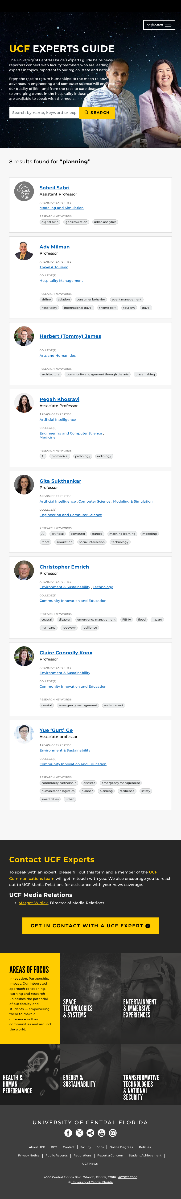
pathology (82, 456)
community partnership (58, 783)
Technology (103, 587)
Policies (145, 1147)
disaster (64, 619)
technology (119, 542)
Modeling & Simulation (133, 501)
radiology (104, 456)
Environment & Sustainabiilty (65, 673)
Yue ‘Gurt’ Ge (56, 730)
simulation (64, 542)
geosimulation (76, 222)
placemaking (145, 374)
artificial (58, 533)
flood (142, 619)
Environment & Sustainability (65, 587)
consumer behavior (91, 299)
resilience (89, 627)
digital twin (49, 222)
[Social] (90, 1133)
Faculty (85, 1147)
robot (45, 542)
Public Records (56, 1155)
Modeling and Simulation (62, 208)
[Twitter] (79, 1133)
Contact (68, 1147)
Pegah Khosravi (59, 399)
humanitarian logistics (57, 791)
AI (43, 456)
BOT (54, 1147)
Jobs (100, 1147)
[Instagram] (113, 1133)
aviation (64, 299)
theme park (107, 307)
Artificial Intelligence (58, 419)
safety (145, 791)
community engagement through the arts (98, 374)
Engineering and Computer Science (71, 433)
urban (70, 799)
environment (113, 705)
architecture (50, 374)
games (97, 533)
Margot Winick (33, 903)
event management (126, 299)
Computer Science (94, 501)
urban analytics (105, 222)
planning (106, 791)
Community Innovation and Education (73, 601)
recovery (69, 627)
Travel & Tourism (54, 267)
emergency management (96, 619)
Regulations (82, 1155)
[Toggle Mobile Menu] (170, 5)
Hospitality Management (61, 280)
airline (46, 299)
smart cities (50, 799)
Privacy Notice (29, 1155)
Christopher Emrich (64, 567)
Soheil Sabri (55, 188)
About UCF (37, 1147)
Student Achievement (145, 1155)
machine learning (122, 533)
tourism (129, 307)
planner (87, 791)
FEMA (126, 619)
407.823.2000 (127, 1177)
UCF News (90, 1163)
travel (146, 307)
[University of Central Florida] (40, 5)
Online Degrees (121, 1147)
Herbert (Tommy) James (70, 336)
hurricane (48, 627)
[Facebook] (68, 1133)
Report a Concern (110, 1155)
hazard (157, 619)
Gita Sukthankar (60, 481)
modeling (149, 533)
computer (78, 533)
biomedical (60, 456)
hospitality (49, 307)
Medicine (48, 437)
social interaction (92, 542)
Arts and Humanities (58, 355)
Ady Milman (55, 247)
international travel (78, 307)
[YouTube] (102, 1133)
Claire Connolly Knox (66, 653)
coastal (46, 619)
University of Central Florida (90, 1122)
